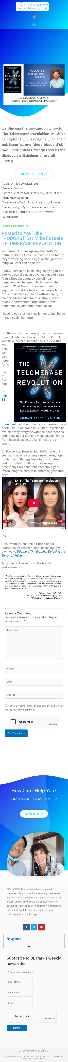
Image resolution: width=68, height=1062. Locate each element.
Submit (16, 1028)
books (14, 202)
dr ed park (23, 193)
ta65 (23, 207)
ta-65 (16, 207)
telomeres (25, 212)
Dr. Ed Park (26, 202)
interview (37, 193)
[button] (34, 24)
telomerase (34, 207)
